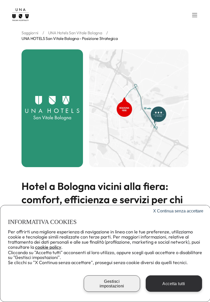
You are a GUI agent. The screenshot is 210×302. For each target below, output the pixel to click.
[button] (195, 15)
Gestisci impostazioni (112, 283)
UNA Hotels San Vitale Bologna (75, 32)
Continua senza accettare (178, 211)
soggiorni (30, 32)
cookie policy (48, 247)
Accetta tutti (173, 284)
